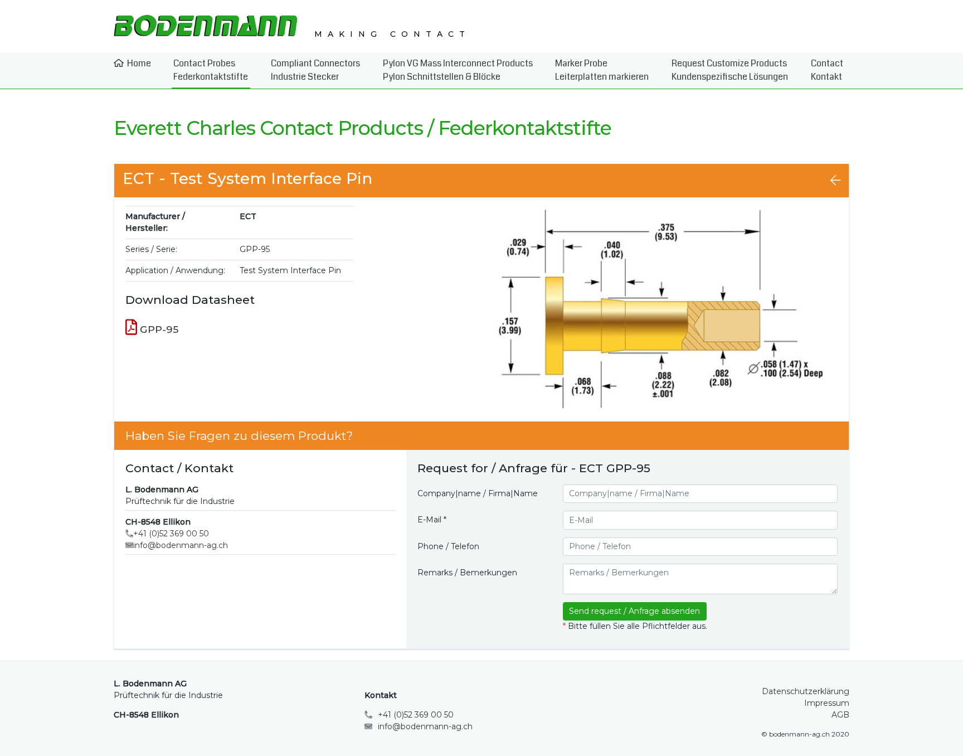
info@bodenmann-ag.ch (180, 545)
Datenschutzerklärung (805, 691)
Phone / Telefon (448, 546)
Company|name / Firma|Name (477, 493)
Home (139, 63)
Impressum (826, 703)
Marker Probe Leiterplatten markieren (602, 70)
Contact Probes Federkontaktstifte (210, 70)
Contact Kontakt (827, 70)
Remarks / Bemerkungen (467, 573)
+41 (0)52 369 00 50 (171, 534)
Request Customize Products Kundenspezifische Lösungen (730, 70)
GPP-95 (157, 329)
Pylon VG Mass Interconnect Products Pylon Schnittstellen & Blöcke (458, 70)
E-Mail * (431, 520)
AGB (840, 715)
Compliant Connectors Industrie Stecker (315, 70)
